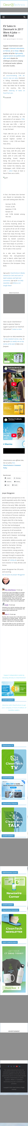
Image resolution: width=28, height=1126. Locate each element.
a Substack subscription (16, 48)
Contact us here (17, 329)
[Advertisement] (14, 303)
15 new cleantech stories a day (12, 339)
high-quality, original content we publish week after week (14, 55)
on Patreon (6, 51)
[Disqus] (14, 606)
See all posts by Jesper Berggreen (13, 575)
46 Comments (20, 39)
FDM (22, 119)
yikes (10, 171)
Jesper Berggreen (12, 39)
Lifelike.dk (13, 560)
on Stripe (16, 51)
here (13, 463)
